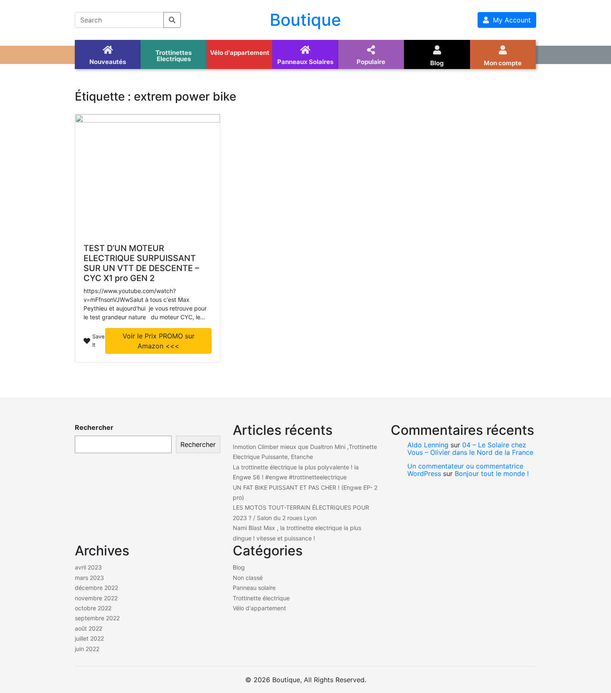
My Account (510, 20)
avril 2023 (88, 567)
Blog (239, 567)
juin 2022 (87, 648)
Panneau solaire (254, 587)
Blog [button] (437, 63)
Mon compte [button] (503, 63)
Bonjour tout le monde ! (492, 473)
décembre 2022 (96, 587)
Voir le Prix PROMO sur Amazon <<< (159, 341)
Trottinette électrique (261, 598)
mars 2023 (89, 577)
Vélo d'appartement (259, 608)
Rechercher (94, 427)
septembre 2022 (97, 617)
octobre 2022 (93, 608)
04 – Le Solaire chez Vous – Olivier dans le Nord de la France (470, 448)
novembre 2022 (96, 598)
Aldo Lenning (427, 445)
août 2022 (88, 628)
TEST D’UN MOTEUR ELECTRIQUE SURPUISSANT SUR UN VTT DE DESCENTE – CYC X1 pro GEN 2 (141, 263)
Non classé (248, 577)
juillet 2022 (89, 638)
